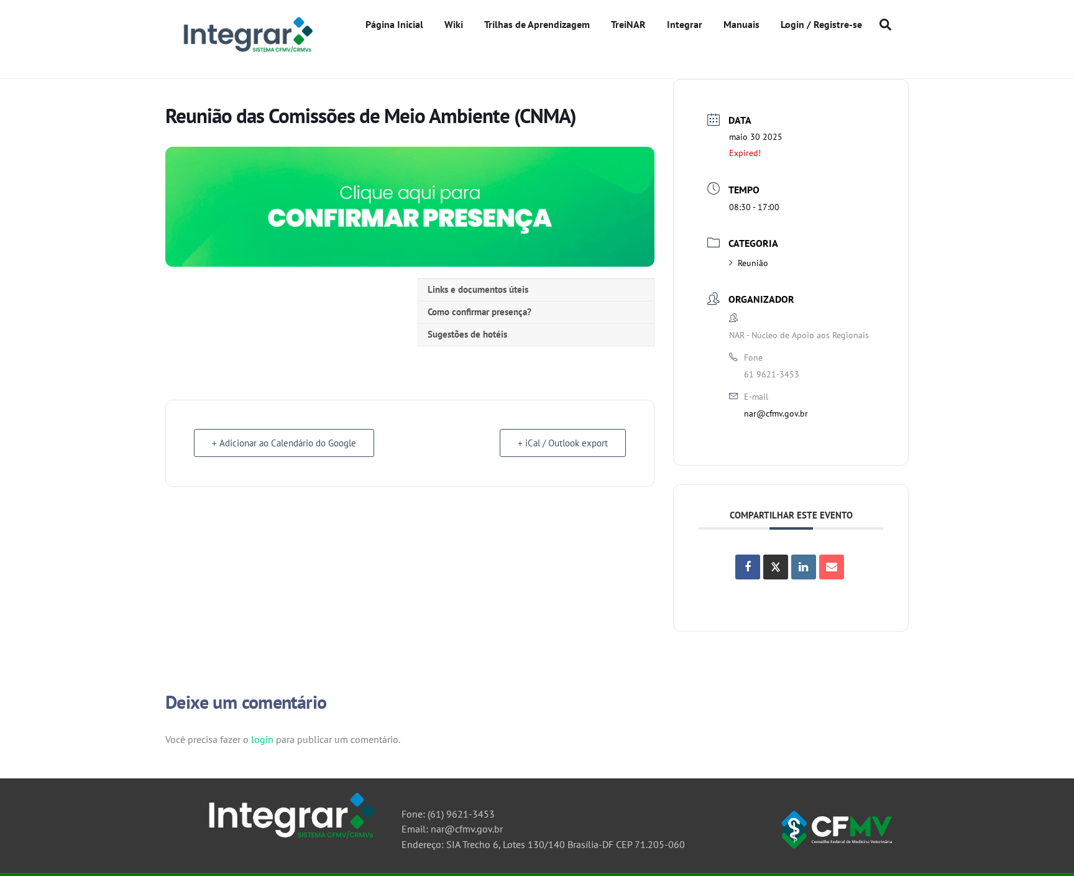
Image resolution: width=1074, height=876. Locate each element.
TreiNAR (628, 24)
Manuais (741, 24)
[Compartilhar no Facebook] (747, 567)
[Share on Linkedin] (803, 567)
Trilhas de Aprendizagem (537, 24)
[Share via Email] (831, 567)
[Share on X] (775, 567)
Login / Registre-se (821, 24)
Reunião (753, 263)
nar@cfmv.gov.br (776, 413)
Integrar (684, 24)
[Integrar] (246, 52)
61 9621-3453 (771, 374)
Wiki (453, 24)
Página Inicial (394, 24)
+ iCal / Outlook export (563, 443)
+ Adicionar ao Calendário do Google (284, 443)
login (262, 739)
